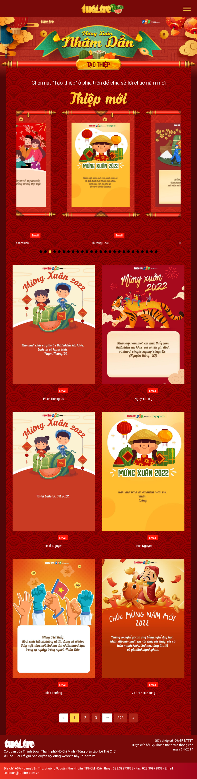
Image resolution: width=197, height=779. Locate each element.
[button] (187, 8)
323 (120, 718)
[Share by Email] (33, 235)
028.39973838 (123, 768)
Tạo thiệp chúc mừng (98, 64)
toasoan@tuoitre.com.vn (21, 773)
